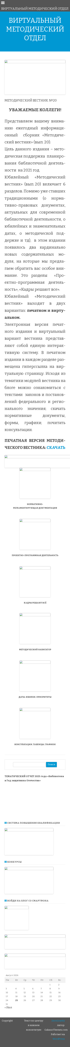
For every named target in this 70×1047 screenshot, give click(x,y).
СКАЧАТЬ (56, 447)
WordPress (59, 1039)
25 (16, 1000)
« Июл (8, 1007)
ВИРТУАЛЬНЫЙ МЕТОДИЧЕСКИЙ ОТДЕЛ (35, 29)
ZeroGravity (58, 1020)
